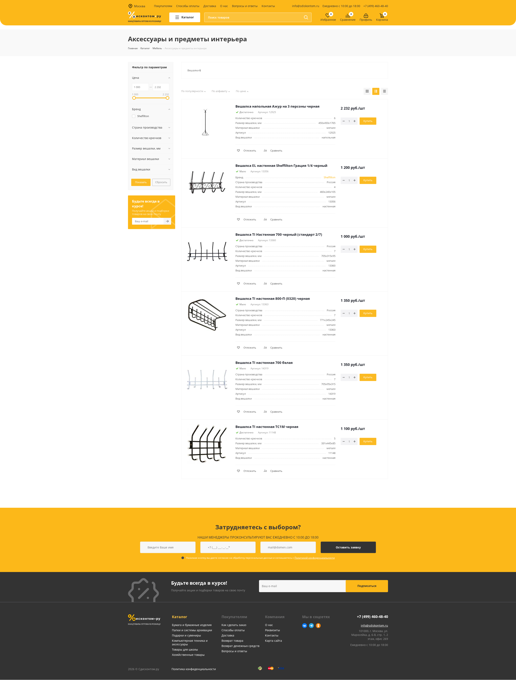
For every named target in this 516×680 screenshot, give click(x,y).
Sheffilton (329, 177)
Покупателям (163, 6)
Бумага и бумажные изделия (192, 625)
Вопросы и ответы (245, 6)
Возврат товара (232, 641)
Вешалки (194, 70)
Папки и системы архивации (192, 630)
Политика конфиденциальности (194, 669)
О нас (224, 6)
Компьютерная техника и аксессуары (190, 642)
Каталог (179, 616)
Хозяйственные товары (188, 655)
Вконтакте (304, 625)
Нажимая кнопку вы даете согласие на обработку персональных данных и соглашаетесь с (260, 557)
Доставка (209, 6)
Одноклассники (318, 625)
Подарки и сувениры (186, 635)
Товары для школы (185, 649)
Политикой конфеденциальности (314, 558)
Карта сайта (273, 641)
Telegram (311, 625)
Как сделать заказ (234, 625)
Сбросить (161, 182)
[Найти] (306, 17)
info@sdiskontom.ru (305, 6)
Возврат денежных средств (240, 646)
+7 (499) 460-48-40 (375, 6)
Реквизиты (272, 630)
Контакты (268, 6)
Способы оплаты (187, 6)
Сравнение (348, 20)
